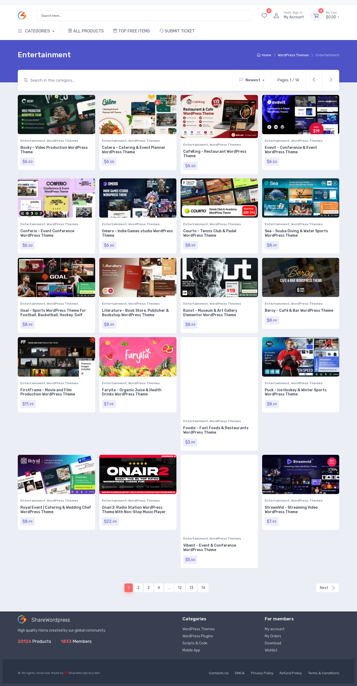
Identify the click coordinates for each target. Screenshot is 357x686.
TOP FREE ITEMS (133, 31)
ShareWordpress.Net (84, 673)
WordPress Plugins (197, 636)
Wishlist (271, 650)
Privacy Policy (262, 673)
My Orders (273, 636)
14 (203, 587)
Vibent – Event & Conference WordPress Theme (209, 547)
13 (191, 587)
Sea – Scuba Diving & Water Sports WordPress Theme (296, 233)
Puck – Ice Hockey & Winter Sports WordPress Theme (296, 392)
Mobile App (191, 650)
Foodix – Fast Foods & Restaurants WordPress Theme (216, 430)
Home (266, 55)
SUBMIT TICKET (179, 31)
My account (275, 629)
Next (324, 587)
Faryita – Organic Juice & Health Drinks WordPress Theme (132, 392)
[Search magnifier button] (246, 15)
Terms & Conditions (323, 673)
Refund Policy (291, 673)
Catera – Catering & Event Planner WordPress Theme (133, 149)
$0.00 (331, 15)
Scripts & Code (195, 643)
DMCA (240, 673)
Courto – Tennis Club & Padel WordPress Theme (209, 233)
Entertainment (32, 141)
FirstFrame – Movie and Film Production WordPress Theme (47, 392)
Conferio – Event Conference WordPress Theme (47, 233)
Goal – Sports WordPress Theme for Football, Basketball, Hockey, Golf (53, 312)
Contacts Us (219, 673)
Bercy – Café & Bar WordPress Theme (299, 310)
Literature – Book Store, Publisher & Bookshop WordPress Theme (135, 312)
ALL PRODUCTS (88, 31)
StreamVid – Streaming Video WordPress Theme (291, 509)
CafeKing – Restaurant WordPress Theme (214, 153)
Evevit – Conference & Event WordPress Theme (291, 149)
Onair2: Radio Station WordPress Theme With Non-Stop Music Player (134, 509)
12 (180, 587)
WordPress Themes (293, 55)
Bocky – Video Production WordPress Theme (54, 149)
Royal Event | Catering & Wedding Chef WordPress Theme (55, 509)
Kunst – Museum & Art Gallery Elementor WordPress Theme (210, 312)
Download (273, 643)
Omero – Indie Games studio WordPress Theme (137, 233)
